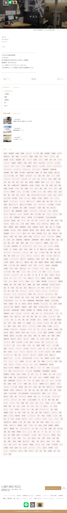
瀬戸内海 (32, 230)
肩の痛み (31, 182)
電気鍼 (44, 326)
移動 (54, 438)
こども (11, 409)
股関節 (52, 262)
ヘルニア (18, 166)
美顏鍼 (25, 383)
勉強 (9, 431)
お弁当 (5, 364)
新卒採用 (50, 329)
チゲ (43, 367)
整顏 (35, 361)
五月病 (23, 406)
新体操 (5, 265)
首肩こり (46, 406)
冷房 (10, 444)
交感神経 (23, 310)
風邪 (40, 387)
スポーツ (41, 159)
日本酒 (12, 223)
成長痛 (43, 393)
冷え (36, 425)
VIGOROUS (6, 220)
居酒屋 (43, 361)
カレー (29, 268)
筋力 (59, 230)
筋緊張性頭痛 (45, 284)
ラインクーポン (51, 236)
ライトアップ (14, 399)
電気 (33, 409)
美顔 (30, 390)
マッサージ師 (14, 387)
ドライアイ (35, 383)
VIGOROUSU (23, 329)
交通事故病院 (45, 169)
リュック (24, 271)
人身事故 (33, 339)
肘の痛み (38, 185)
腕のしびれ (57, 172)
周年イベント (13, 425)
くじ (41, 313)
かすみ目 (42, 339)
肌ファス (25, 326)
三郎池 (25, 335)
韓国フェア (33, 367)
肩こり (6, 105)
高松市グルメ (52, 355)
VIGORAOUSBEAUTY (35, 393)
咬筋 (49, 335)
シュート (30, 431)
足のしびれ (13, 230)
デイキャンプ (42, 220)
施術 (11, 284)
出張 (18, 220)
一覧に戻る (33, 79)
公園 (13, 239)
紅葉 (22, 188)
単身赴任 (13, 220)
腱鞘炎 (22, 243)
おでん (17, 223)
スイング (58, 422)
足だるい (21, 451)
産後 (48, 220)
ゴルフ (52, 422)
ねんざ (43, 444)
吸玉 (39, 179)
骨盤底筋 (6, 412)
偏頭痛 (29, 284)
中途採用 (56, 329)
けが (40, 316)
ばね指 (18, 374)
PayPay (49, 195)
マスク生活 (41, 252)
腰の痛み (53, 223)
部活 (52, 220)
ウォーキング (32, 447)
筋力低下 (42, 227)
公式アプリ (35, 166)
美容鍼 (17, 153)
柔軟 (60, 415)
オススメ (20, 214)
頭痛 (10, 454)
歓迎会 (38, 259)
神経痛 (16, 227)
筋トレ (55, 188)
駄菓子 (5, 348)
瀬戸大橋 (43, 230)
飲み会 (43, 259)
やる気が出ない (32, 207)
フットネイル (56, 271)
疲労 (59, 179)
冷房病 (5, 377)
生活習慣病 (46, 377)
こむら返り (34, 435)
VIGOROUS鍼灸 (55, 300)
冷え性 (50, 179)
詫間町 (38, 281)
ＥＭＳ (11, 316)
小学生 (35, 265)
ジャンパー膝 (28, 371)
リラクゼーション (26, 169)
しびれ (12, 166)
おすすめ (6, 278)
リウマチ (20, 383)
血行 (14, 345)
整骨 (58, 316)
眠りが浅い (53, 207)
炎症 (62, 419)
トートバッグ (40, 294)
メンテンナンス (52, 316)
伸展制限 (57, 425)
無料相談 (20, 425)
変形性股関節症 (45, 371)
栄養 (47, 252)
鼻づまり (6, 236)
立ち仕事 (18, 419)
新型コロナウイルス (13, 204)
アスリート (41, 265)
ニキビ (48, 393)
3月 (37, 339)
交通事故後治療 (11, 380)
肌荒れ (24, 345)
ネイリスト (6, 191)
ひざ (5, 438)
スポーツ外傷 (12, 265)
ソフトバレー (19, 348)
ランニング (22, 201)
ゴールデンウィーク (8, 355)
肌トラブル (48, 287)
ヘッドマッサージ (14, 201)
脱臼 (18, 265)
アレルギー (33, 332)
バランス (33, 281)
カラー (52, 182)
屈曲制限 (51, 425)
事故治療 (30, 396)
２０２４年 (46, 323)
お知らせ (45, 447)
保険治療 (60, 281)
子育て (21, 182)
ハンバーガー (18, 358)
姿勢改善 (51, 447)
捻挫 (58, 156)
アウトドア (31, 291)
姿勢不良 (17, 409)
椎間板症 (19, 431)
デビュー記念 (7, 246)
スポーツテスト (22, 396)
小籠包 (25, 163)
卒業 (56, 348)
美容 (43, 342)
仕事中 (5, 227)
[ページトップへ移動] (64, 488)
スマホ (24, 438)
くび (51, 406)
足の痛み (32, 185)
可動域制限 (35, 227)
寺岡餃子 (22, 175)
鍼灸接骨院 (36, 303)
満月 (23, 297)
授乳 (45, 191)
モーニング (34, 271)
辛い (18, 255)
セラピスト (6, 387)
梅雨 (19, 412)
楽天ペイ (60, 195)
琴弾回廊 (6, 335)
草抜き (48, 441)
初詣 (52, 323)
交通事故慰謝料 (35, 239)
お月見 (27, 297)
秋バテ (30, 387)
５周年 (45, 188)
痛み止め (6, 396)
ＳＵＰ (5, 281)
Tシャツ (50, 188)
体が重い (49, 438)
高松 (38, 390)
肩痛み (35, 335)
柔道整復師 (6, 233)
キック (24, 431)
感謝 (28, 195)
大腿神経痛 (39, 310)
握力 (16, 396)
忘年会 (60, 191)
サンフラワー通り (46, 396)
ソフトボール (54, 412)
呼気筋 (25, 236)
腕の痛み (51, 172)
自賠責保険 (6, 172)
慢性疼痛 (6, 390)
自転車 (51, 185)
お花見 (8, 239)
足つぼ (12, 313)
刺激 (9, 255)
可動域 (29, 227)
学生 (29, 233)
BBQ (28, 220)
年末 (17, 428)
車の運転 (59, 227)
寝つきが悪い (7, 310)
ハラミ (31, 364)
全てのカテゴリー (9, 91)
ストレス (32, 243)
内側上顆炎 (17, 415)
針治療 (39, 207)
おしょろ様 (58, 380)
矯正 (9, 182)
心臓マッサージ (19, 262)
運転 (58, 438)
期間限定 (46, 243)
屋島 (40, 175)
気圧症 (40, 425)
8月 (10, 278)
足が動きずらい (19, 390)
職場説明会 (17, 367)
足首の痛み (53, 371)
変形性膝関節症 (37, 371)
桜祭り (60, 348)
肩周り (9, 326)
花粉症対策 (39, 233)
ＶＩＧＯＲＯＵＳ (26, 435)
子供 (5, 291)
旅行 (29, 271)
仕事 (28, 316)
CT (15, 319)
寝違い (33, 441)
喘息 (44, 387)
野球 (26, 182)
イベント (40, 246)
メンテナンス (7, 163)
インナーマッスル (16, 179)
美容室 (42, 182)
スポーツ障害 (38, 214)
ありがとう (22, 195)
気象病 (30, 249)
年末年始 (50, 191)
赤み (34, 345)
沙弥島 (37, 230)
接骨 (9, 185)
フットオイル (19, 313)
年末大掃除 (32, 319)
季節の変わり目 (7, 422)
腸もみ (25, 287)
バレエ (53, 175)
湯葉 (5, 380)
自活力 (14, 326)
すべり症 (52, 268)
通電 (37, 409)
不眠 (48, 207)
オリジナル (19, 380)
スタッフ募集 (56, 345)
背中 (24, 316)
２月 (38, 329)
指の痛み (13, 374)
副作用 (23, 332)
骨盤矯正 (6, 100)
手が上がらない (45, 223)
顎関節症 (58, 236)
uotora (40, 377)
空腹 (55, 252)
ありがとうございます (49, 313)
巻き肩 (47, 403)
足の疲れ (6, 249)
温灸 (32, 374)
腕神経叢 (47, 300)
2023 (35, 246)
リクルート (43, 329)
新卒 (56, 339)
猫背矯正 (20, 163)
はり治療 (48, 415)
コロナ (35, 204)
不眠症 (55, 409)
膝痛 (10, 371)
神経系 (46, 390)
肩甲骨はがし (7, 156)
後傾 (40, 435)
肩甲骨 (42, 239)
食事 (51, 252)
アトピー (31, 419)
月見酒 (37, 297)
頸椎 (49, 399)
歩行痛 (48, 444)
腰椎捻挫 (47, 262)
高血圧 (58, 441)
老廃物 (55, 179)
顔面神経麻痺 (19, 211)
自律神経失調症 (15, 310)
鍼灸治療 (48, 239)
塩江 (30, 377)
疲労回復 (52, 377)
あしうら (38, 444)
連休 (5, 441)
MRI (12, 319)
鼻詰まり (12, 332)
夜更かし (6, 428)
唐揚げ (13, 342)
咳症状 (35, 387)
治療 (27, 319)
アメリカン (36, 358)
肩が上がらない (26, 441)
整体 (45, 451)
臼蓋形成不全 (24, 265)
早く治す (12, 159)
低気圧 (20, 249)
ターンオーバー (7, 345)
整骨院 (16, 172)
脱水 (54, 374)
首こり (46, 156)
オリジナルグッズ (49, 294)
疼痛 (60, 323)
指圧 (39, 415)
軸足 (35, 431)
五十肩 (20, 198)
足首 (37, 403)
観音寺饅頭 (51, 332)
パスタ (56, 201)
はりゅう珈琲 (19, 335)
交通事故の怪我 (15, 185)
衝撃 (60, 185)
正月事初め (45, 319)
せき (50, 431)
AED (57, 259)
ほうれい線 (24, 179)
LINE (5, 182)
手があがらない (13, 451)
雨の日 (25, 249)
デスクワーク (7, 211)
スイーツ (51, 419)
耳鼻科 (11, 236)
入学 (52, 348)
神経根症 (52, 259)
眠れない (24, 217)
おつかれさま (29, 175)
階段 (9, 438)
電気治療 (30, 217)
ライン (16, 361)
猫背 (51, 159)
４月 (48, 348)
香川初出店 (59, 387)
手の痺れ (12, 390)
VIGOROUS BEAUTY (55, 284)
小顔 (39, 361)
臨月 (52, 201)
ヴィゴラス (11, 348)
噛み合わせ (13, 339)
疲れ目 (47, 339)
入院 (51, 390)
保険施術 (60, 297)
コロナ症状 (57, 204)
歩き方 (12, 419)
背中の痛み (14, 198)
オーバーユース (7, 252)
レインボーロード (32, 415)
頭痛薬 (43, 345)
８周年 (11, 396)
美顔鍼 (22, 153)
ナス (47, 380)
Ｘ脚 (9, 435)
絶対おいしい (13, 214)
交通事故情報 (19, 239)
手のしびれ (53, 297)
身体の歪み (55, 233)
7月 (28, 374)
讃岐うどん (30, 278)
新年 (37, 428)
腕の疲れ (15, 249)
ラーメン (23, 255)
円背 (5, 419)
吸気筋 (30, 236)
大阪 (29, 438)
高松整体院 (25, 230)
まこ (25, 380)
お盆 (43, 380)
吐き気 (11, 412)
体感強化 (6, 316)
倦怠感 (25, 207)
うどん (24, 278)
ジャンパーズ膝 (43, 428)
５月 (28, 406)
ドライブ (6, 297)
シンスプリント (24, 156)
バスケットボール (16, 252)
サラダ (36, 364)
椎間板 (13, 431)
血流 (50, 233)
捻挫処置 (6, 159)
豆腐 (26, 387)
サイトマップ (60, 498)
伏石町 (53, 239)
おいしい (6, 214)
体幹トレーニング (31, 201)
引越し (58, 435)
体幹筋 (27, 281)
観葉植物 (58, 351)
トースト (49, 271)
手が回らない (46, 412)
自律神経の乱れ (31, 259)
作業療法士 (24, 307)
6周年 (33, 313)
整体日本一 (53, 383)
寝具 (34, 422)
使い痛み (52, 275)
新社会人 (34, 438)
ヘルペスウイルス (34, 211)
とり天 (53, 441)
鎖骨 (32, 214)
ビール (35, 175)
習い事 (58, 175)
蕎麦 (5, 287)
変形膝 (45, 425)
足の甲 (9, 323)
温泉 (58, 239)
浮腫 (55, 390)
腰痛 (5, 97)
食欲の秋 (30, 303)
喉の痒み (18, 332)
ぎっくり (6, 409)
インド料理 (33, 191)
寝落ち (29, 422)
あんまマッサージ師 (8, 307)
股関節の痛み (59, 262)
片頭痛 (22, 403)
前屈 (32, 412)
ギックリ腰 (36, 153)
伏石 (18, 403)
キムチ (5, 371)
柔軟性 (47, 422)
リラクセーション (52, 281)
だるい (5, 444)
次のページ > (60, 79)
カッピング (44, 179)
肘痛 (60, 412)
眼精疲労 (13, 191)
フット (36, 374)
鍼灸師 (60, 303)
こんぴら (17, 188)
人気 (46, 431)
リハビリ (49, 214)
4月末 (51, 243)
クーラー (59, 374)
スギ (54, 431)
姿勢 (55, 159)
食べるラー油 (43, 211)
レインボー (53, 403)
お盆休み (38, 380)
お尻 (14, 406)
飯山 (21, 287)
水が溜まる (25, 444)
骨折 (5, 323)
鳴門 (13, 243)
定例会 (55, 361)
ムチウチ (60, 159)
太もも (18, 406)
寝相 (38, 422)
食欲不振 (21, 387)
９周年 (25, 425)
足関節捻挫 (6, 374)
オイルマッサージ (57, 166)
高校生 (56, 220)
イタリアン (55, 214)
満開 (5, 351)
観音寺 (45, 332)
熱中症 (43, 415)
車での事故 (22, 172)
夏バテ (58, 377)
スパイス (40, 191)
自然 (17, 291)
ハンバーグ (25, 364)
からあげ (25, 447)
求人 (51, 303)
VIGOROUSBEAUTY (8, 300)
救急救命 (48, 265)
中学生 (30, 265)
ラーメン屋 (49, 255)
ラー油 (49, 211)
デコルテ (30, 329)
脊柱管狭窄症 (15, 246)
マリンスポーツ (7, 294)
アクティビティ (23, 291)
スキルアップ (7, 342)
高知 (61, 214)
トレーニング (27, 198)
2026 (33, 428)
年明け (24, 399)
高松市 (5, 153)
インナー (6, 451)
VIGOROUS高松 (12, 393)
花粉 (61, 329)
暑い (50, 374)
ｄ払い (54, 195)
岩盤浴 (17, 243)
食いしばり (26, 339)
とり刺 (22, 223)
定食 (5, 243)
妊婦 (48, 201)
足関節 (13, 435)
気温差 (5, 393)
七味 (16, 303)
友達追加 (22, 361)
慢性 (56, 323)
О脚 (5, 435)
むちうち (59, 153)
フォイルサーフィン (22, 294)
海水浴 (15, 281)
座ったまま (60, 428)
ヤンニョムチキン (55, 367)
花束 (17, 195)
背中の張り (49, 278)
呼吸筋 (20, 236)
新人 (20, 355)
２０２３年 (39, 323)
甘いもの (45, 419)
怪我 (44, 214)
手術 (26, 390)
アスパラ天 (41, 351)
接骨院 (46, 159)
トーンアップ (29, 361)
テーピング (29, 159)
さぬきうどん (30, 351)
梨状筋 (11, 447)
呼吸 (16, 236)
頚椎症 (37, 172)
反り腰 (23, 412)
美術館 (48, 230)
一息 (40, 271)
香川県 (19, 230)
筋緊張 (38, 284)
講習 (32, 262)
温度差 (9, 383)
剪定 (25, 422)
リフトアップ (25, 252)
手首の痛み (6, 329)
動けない (43, 441)
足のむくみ (24, 419)
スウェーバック (46, 435)
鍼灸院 (5, 303)
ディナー (11, 361)
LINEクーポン (56, 255)
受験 (5, 431)
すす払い (39, 319)
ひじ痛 (20, 422)
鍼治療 (45, 172)
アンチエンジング (49, 342)
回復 (5, 255)
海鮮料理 (47, 358)
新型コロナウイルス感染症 (26, 204)
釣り (22, 275)
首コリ (45, 233)
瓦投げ (48, 175)
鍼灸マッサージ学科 (8, 367)
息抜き (44, 271)
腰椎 (57, 399)
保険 (26, 451)
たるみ (34, 179)
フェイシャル (29, 153)
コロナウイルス (42, 204)
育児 (38, 441)
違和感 (19, 323)
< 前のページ (6, 79)
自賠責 (36, 156)
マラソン (19, 233)
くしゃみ (40, 332)
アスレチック (56, 287)
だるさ (38, 223)
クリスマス (6, 399)
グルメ (5, 361)
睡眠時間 (12, 428)
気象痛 (19, 284)
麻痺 (13, 211)
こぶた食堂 (58, 332)
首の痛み (58, 182)
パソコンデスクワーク (25, 428)
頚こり (24, 284)
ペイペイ (6, 217)
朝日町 (58, 358)
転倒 (56, 185)
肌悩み (42, 287)
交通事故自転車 (24, 185)
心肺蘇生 (6, 268)
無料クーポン (18, 316)
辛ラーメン (29, 255)
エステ (56, 243)
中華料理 (39, 201)
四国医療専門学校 (43, 364)
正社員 (55, 303)
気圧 (20, 444)
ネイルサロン (7, 275)
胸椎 (53, 399)
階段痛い (32, 444)
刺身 (62, 239)
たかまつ (32, 403)
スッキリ (19, 345)
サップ (10, 281)
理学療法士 (17, 307)
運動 (60, 188)
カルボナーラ (26, 355)
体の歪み (40, 198)
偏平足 (18, 435)
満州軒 (31, 342)
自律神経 (50, 451)
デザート (57, 419)
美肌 (31, 252)
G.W (45, 246)
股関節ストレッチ (45, 297)
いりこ (61, 444)
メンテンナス (7, 179)
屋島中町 (12, 335)
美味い (43, 255)
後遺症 (5, 204)
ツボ (39, 396)
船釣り (29, 275)
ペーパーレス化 (44, 303)
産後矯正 (33, 223)
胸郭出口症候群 (39, 300)
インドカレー (36, 268)
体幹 (13, 182)
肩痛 (5, 185)
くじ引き (31, 425)
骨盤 (47, 227)
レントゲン (6, 319)
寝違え (18, 271)
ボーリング (33, 348)
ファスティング (32, 326)
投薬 (23, 319)
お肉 (32, 220)
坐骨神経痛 (47, 153)
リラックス (12, 403)
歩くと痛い (26, 348)
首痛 (44, 201)
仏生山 (47, 268)
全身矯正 (26, 211)
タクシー (37, 278)
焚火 (36, 220)
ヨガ (34, 323)
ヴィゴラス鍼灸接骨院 (38, 217)
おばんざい (6, 223)
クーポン (57, 198)
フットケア (50, 246)
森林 (13, 291)
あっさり (57, 310)
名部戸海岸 (44, 281)
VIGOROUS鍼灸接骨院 (51, 217)
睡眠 (44, 207)
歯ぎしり (20, 339)
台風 (34, 284)
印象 (39, 438)
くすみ (35, 252)
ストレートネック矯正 (9, 175)
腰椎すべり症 (43, 249)
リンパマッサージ (8, 169)
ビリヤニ (19, 191)
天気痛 (59, 390)
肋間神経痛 (56, 278)
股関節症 (43, 278)
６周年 (14, 323)
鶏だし (51, 310)
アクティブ (38, 291)
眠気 (28, 332)
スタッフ (49, 345)
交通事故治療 (53, 169)
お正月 (55, 191)
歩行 (28, 412)
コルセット (54, 393)
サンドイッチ (37, 236)
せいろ (29, 380)
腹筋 (14, 271)
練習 (16, 355)
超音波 (35, 159)
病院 (12, 172)
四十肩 (46, 355)
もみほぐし (31, 451)
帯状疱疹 (53, 435)
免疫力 (19, 326)
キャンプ (23, 220)
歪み (41, 451)
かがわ (32, 406)
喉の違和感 (15, 207)
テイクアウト (50, 163)
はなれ (35, 377)
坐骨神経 (6, 447)
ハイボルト (52, 156)
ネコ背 (56, 447)
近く (39, 431)
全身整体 (11, 303)
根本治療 (40, 355)
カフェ (42, 268)
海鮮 (47, 259)
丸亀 (17, 287)
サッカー (13, 233)
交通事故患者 (27, 239)
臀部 (10, 406)
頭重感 (38, 345)
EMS (37, 451)
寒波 (27, 403)
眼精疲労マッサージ (44, 383)
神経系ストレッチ (51, 387)
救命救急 (12, 262)
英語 (15, 284)
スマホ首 (23, 409)
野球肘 (5, 415)
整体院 (35, 307)
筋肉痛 (5, 188)
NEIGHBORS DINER (27, 358)
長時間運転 (6, 230)
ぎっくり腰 (52, 319)
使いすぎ (58, 275)
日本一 (59, 383)
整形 (30, 383)
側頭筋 (53, 335)
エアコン (15, 444)
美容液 (39, 326)
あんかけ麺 (19, 342)
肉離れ (17, 156)
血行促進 (57, 246)
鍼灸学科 (51, 364)
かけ (36, 351)
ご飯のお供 (55, 211)
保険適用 (59, 319)
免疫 (15, 377)
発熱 (21, 207)
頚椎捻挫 (41, 262)
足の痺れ (10, 351)
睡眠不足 (6, 201)
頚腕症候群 (6, 313)
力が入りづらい (14, 329)
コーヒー (44, 236)
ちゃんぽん (37, 342)
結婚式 (27, 223)
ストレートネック (36, 169)
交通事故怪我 (17, 217)
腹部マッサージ (32, 287)
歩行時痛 (11, 188)
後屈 (36, 412)
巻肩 (13, 156)
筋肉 (17, 182)
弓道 (61, 220)
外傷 (47, 185)
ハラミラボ (18, 364)
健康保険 (29, 166)
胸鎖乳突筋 (6, 339)
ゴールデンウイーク (27, 246)
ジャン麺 (26, 342)
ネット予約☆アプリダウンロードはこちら (14, 65)
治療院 (30, 307)
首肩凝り (45, 374)
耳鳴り (16, 268)
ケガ (24, 323)
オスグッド (22, 351)
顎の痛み (44, 335)
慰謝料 (31, 156)
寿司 (34, 294)
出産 (55, 428)
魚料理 (29, 294)
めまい (36, 188)
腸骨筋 (5, 406)
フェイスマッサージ (14, 259)
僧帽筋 (58, 335)
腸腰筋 (59, 403)
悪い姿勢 (46, 310)
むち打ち (45, 316)
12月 (57, 313)
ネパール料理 (26, 191)
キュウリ (52, 380)
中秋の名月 (17, 297)
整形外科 (46, 198)
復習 (60, 361)
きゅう (37, 406)
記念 (37, 313)
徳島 (9, 243)
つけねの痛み (55, 444)
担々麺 (13, 255)
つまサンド (11, 364)
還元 (11, 217)
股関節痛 (37, 182)
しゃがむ (14, 438)
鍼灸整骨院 (11, 153)
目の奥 (55, 406)
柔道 (40, 412)
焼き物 (11, 297)
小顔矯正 (6, 259)
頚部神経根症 (23, 227)
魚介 (42, 358)
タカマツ (6, 403)
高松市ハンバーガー (8, 358)
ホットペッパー (15, 275)
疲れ (59, 252)
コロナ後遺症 (50, 204)
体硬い (9, 441)
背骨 (51, 227)
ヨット (14, 294)
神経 (42, 390)
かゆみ (29, 345)
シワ (30, 179)
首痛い (19, 438)
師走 (5, 195)
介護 (58, 223)
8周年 (35, 396)
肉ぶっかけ (48, 351)
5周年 (13, 195)
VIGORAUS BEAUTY (44, 307)
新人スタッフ (34, 355)
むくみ (5, 454)
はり (39, 399)
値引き (30, 335)
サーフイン (21, 281)
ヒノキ (58, 431)
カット (47, 182)
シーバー (16, 351)
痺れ (59, 451)
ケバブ (19, 278)
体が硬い (24, 415)
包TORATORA (42, 163)
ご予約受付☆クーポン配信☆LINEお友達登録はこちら (18, 67)
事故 (41, 188)
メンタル (39, 447)
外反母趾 (24, 374)
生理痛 (10, 377)
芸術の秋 (24, 303)
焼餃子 (30, 163)
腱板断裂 (29, 323)
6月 (15, 412)
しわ (56, 342)
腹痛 (27, 243)
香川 (34, 390)
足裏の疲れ (50, 249)
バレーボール (26, 313)
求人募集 (50, 326)
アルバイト (56, 326)
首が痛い (6, 425)
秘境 (53, 351)
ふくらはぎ (57, 163)
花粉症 (33, 233)
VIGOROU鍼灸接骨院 (23, 393)
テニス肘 (11, 415)
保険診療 (6, 284)
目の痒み (6, 332)
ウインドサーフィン (53, 291)
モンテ (16, 300)
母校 (28, 367)
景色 (24, 300)
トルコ (14, 278)
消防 (36, 262)
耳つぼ (11, 268)
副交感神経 (29, 310)
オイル (28, 409)
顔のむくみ (23, 259)
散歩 (44, 175)
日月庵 (12, 287)
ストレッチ (6, 166)
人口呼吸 (6, 262)
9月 (38, 287)
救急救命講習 (55, 265)
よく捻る (40, 348)
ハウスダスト (38, 419)
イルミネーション (56, 396)
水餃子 (35, 163)
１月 (61, 313)
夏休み (46, 275)
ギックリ (42, 403)
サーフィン (44, 291)
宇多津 (23, 367)
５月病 (43, 438)
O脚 (51, 409)
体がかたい (53, 307)
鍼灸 (24, 159)
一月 (5, 326)
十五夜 (32, 297)
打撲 (43, 185)
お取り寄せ (26, 214)
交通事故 (6, 94)
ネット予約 (42, 166)
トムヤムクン (37, 255)
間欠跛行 (54, 230)
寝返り (42, 422)
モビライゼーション (44, 409)
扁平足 (24, 233)
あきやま (53, 358)
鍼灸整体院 (18, 159)
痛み (55, 451)
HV (10, 249)
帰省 (5, 383)
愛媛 (56, 294)
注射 (19, 319)
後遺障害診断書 (30, 300)
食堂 (9, 195)
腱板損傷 (11, 227)
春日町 (16, 447)
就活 (52, 339)
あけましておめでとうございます (38, 195)
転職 (32, 316)
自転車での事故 (30, 172)
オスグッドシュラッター (18, 371)
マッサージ (49, 166)
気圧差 (14, 383)
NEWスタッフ (39, 243)
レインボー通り (7, 271)
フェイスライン (17, 169)
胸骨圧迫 (27, 262)
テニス (23, 166)
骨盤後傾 (15, 422)
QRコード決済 (7, 198)
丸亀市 (47, 367)
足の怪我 (57, 249)
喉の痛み (6, 207)
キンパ (39, 367)
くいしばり (55, 415)
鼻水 (61, 233)
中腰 (36, 316)
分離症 (50, 428)
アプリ (51, 198)
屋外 (9, 291)
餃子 (17, 175)
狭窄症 (14, 441)
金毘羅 (26, 188)
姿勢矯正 (34, 198)
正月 (20, 399)
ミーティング (49, 361)
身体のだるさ (23, 268)
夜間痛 (19, 441)
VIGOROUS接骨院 (32, 399)
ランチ (31, 188)
